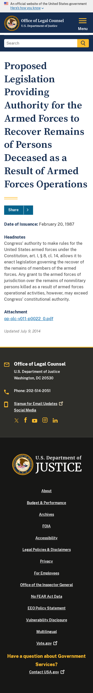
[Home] (34, 30)
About (46, 491)
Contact (44, 672)
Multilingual (46, 632)
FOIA (46, 526)
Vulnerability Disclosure (46, 620)
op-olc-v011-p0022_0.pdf (28, 318)
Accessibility (46, 538)
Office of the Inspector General (46, 585)
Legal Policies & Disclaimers (46, 550)
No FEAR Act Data (46, 596)
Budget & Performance (46, 503)
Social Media (25, 410)
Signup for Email (35, 404)
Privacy (46, 561)
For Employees (46, 573)
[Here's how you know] (46, 6)
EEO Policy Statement (47, 608)
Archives (46, 514)
